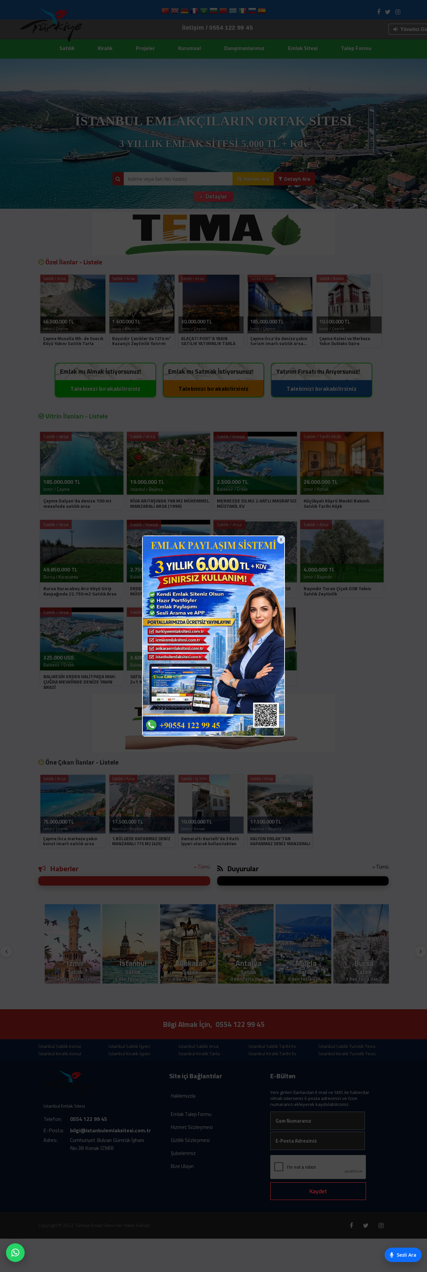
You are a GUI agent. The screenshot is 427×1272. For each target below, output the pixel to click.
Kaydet (318, 1191)
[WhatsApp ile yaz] (15, 1252)
